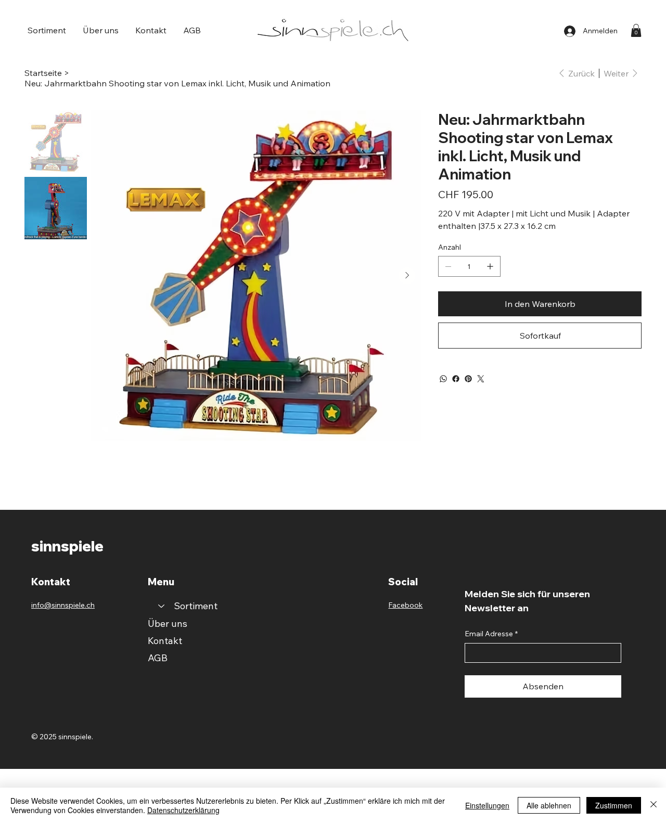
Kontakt (165, 641)
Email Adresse (491, 633)
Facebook (405, 605)
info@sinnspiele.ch (63, 605)
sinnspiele (67, 546)
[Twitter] (481, 379)
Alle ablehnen (549, 805)
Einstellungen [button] (487, 805)
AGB (158, 658)
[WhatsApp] (443, 379)
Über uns (167, 623)
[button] (46, 30)
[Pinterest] (468, 379)
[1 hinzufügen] (490, 266)
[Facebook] (456, 379)
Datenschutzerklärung (183, 810)
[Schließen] (653, 805)
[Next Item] (407, 275)
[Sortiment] (161, 605)
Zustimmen (613, 805)
